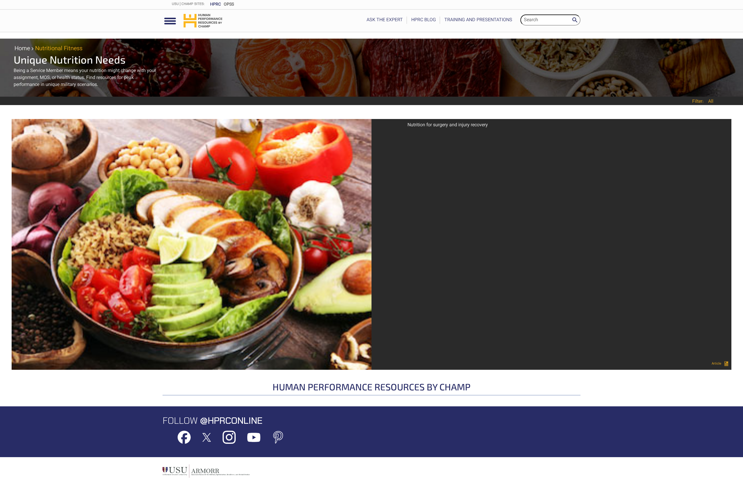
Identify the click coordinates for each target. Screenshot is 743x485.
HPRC (215, 4)
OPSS (229, 4)
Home (22, 48)
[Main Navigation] (170, 21)
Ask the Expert (385, 20)
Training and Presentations (478, 20)
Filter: (698, 101)
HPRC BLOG (423, 20)
